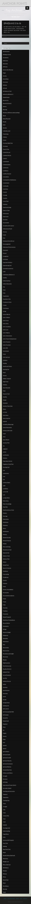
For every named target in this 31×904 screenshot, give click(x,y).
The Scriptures (11, 898)
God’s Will (5, 348)
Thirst (4, 803)
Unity (4, 837)
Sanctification (6, 690)
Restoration (6, 647)
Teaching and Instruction (9, 791)
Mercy (4, 528)
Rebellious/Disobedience (9, 620)
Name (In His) (6, 552)
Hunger (4, 400)
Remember (5, 638)
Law (4, 470)
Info (21, 898)
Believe (4, 106)
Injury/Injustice (6, 418)
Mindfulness (6, 531)
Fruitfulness (6, 308)
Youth (4, 892)
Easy (4, 238)
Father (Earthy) (6, 280)
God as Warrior (6, 314)
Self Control (6, 708)
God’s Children (6, 317)
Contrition (5, 189)
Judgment (5, 448)
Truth (4, 821)
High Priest (5, 381)
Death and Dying (7, 207)
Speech (4, 748)
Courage (5, 195)
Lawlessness (6, 473)
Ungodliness (6, 834)
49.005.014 (4, 36)
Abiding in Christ (7, 54)
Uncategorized (6, 828)
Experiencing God (7, 265)
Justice (4, 452)
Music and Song (6, 546)
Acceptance (5, 57)
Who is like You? (7, 864)
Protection (5, 614)
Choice (4, 140)
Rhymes (5, 659)
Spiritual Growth (7, 757)
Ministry (5, 534)
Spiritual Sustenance (8, 763)
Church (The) (6, 149)
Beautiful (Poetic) (7, 103)
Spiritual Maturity (7, 760)
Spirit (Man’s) (6, 751)
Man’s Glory (6, 500)
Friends (4, 305)
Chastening (5, 134)
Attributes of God (7, 91)
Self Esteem (6, 714)
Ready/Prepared (7, 617)
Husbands (5, 403)
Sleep (4, 739)
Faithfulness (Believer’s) (8, 274)
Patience (5, 583)
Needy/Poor (6, 565)
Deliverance (6, 213)
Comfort (5, 158)
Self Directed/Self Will (8, 711)
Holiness (5, 384)
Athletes (5, 85)
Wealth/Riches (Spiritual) (9, 855)
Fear (4, 286)
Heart (4, 372)
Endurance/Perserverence (9, 247)
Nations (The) (6, 559)
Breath (4, 121)
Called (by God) (6, 131)
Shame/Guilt (6, 721)
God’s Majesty (6, 332)
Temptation (5, 797)
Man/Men (5, 507)
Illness (4, 409)
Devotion (5, 219)
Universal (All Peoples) (8, 840)
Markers (5, 513)
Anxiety (5, 76)
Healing (5, 363)
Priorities (5, 607)
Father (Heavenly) (7, 283)
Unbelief (5, 825)
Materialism (6, 519)
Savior (4, 696)
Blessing (5, 109)
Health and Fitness (7, 366)
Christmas (5, 146)
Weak (4, 852)
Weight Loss (6, 861)
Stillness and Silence (7, 773)
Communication (6, 164)
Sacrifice (5, 678)
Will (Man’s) (6, 867)
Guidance (5, 360)
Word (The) (5, 880)
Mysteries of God (7, 549)
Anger (4, 72)
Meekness (5, 525)
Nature (4, 562)
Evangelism (5, 256)
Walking (5, 846)
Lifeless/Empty (6, 482)
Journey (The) (6, 442)
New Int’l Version (7, 568)
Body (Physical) (6, 118)
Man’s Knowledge (7, 504)
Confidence (5, 170)
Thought (5, 806)
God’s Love (5, 329)
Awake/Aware (6, 97)
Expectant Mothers (7, 262)
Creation (5, 198)
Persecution (6, 592)
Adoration (5, 63)
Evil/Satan (5, 259)
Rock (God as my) (7, 666)
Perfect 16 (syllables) (8, 589)
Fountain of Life (7, 299)
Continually (5, 186)
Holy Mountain (6, 387)
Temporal (5, 794)
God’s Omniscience (7, 335)
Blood (4, 115)
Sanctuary (5, 693)
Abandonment (6, 51)
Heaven (5, 375)
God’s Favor (6, 320)
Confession (5, 167)
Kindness (5, 458)
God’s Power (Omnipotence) (9, 338)
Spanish (5, 745)
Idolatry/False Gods (7, 406)
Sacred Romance (7, 675)
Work (4, 883)
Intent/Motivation (7, 427)
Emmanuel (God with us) (8, 241)
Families (5, 277)
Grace (4, 354)
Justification (6, 455)
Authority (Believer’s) (8, 94)
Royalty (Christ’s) (7, 669)
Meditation (5, 522)
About (17, 898)
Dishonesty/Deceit (7, 228)
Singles (4, 733)
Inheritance (5, 415)
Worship (5, 889)
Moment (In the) (7, 537)
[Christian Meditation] (14, 3)
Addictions (5, 60)
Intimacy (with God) (7, 430)
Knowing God (6, 467)
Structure (5, 779)
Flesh (4, 290)
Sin (3, 730)
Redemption (6, 626)
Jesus (4, 436)
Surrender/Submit (7, 788)
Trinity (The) (6, 815)
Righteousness (6, 662)
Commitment (6, 161)
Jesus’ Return (6, 439)
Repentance (6, 641)
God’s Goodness (7, 326)
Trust (4, 818)
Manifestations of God (8, 510)
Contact (25, 898)
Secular (4, 699)
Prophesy (5, 611)
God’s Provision (7, 345)
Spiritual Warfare (7, 766)
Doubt (4, 234)
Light (4, 485)
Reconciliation (6, 623)
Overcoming (6, 574)
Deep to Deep (6, 210)
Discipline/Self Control (8, 225)
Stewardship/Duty (7, 769)
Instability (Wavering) (8, 424)
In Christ (5, 412)
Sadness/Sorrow (7, 681)
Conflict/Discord (7, 173)
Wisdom (5, 870)
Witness (5, 873)
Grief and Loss (6, 357)
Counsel (5, 192)
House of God (6, 393)
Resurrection (6, 650)
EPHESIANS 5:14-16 (12, 23)
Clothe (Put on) (6, 152)
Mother (5, 543)
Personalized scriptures (8, 595)
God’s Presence (6, 341)
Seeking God (6, 705)
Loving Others (6, 497)
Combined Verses (7, 155)
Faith (4, 271)
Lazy (4, 476)
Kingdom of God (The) (8, 464)
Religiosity (5, 635)
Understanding (6, 831)
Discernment (6, 222)
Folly (4, 293)
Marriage (5, 516)
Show (4, 727)
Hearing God (6, 369)
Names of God (6, 555)
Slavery (4, 736)
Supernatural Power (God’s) (9, 785)
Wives (4, 876)
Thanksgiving (6, 800)
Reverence (5, 656)
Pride (4, 604)
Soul (4, 742)
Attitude (5, 88)
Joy (4, 445)
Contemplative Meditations (9, 179)
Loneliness (5, 488)
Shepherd (5, 724)
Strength (5, 776)
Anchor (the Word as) (8, 69)
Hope (4, 390)
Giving (4, 311)
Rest (4, 644)
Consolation (6, 176)
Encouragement (6, 244)
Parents (5, 580)
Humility (5, 397)
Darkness (5, 204)
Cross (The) (5, 201)
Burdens (5, 127)
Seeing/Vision (6, 702)
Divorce (5, 231)
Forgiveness (6, 296)
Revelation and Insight (8, 653)
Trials (4, 812)
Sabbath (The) (6, 672)
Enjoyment (5, 250)
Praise (4, 598)
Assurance (5, 82)
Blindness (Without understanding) (11, 112)
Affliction (5, 66)
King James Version (7, 461)
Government (6, 351)
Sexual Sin (5, 718)
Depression (5, 216)
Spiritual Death (6, 754)
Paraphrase (5, 577)
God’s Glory (6, 323)
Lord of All (5, 491)
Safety (4, 684)
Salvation (5, 687)
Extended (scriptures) (8, 268)
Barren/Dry (6, 100)
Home (5, 898)
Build (4, 124)
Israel (4, 433)
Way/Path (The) (6, 849)
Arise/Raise (6, 79)
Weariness (5, 858)
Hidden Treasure (7, 378)
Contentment (6, 183)
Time (4, 809)
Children (5, 137)
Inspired (5, 421)
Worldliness (6, 886)
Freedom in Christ (7, 302)
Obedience (5, 571)
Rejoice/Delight (7, 632)
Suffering (5, 782)
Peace (4, 586)
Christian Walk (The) (8, 143)
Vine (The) (5, 843)
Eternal (4, 253)
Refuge (4, 629)
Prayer (4, 601)
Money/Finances (7, 540)
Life (4, 479)
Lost (4, 494)
